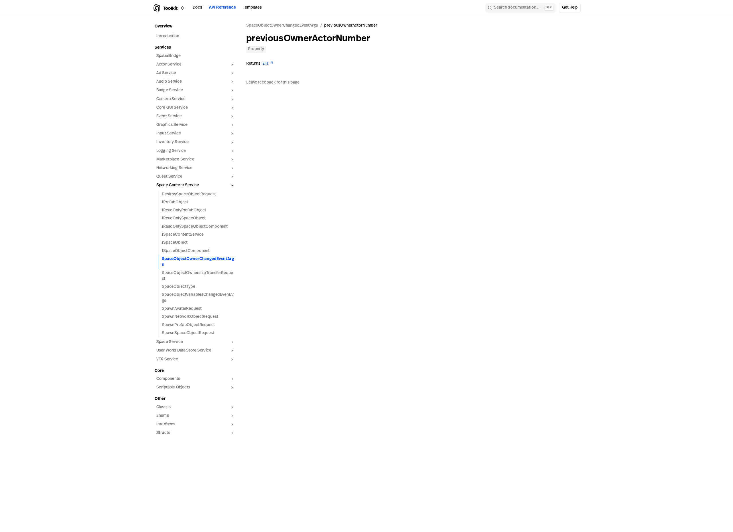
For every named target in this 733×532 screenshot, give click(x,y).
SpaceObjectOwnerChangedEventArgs (198, 262)
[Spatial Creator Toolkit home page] (165, 8)
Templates (252, 7)
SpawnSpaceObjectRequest (188, 333)
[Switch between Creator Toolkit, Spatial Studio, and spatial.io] (182, 8)
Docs (197, 7)
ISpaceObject (175, 243)
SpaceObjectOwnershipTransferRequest (197, 276)
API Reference (222, 7)
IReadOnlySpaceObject (184, 218)
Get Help (570, 7)
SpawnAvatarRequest (181, 309)
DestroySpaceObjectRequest (189, 194)
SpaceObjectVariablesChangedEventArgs (198, 298)
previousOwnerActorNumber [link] (350, 25)
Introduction (167, 36)
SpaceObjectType (178, 287)
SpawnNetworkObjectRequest (190, 317)
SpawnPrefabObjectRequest (188, 325)
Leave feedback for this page (272, 82)
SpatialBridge (168, 56)
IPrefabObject (175, 202)
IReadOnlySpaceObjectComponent (195, 227)
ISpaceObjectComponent (186, 251)
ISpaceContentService (183, 235)
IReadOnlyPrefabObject (184, 210)
